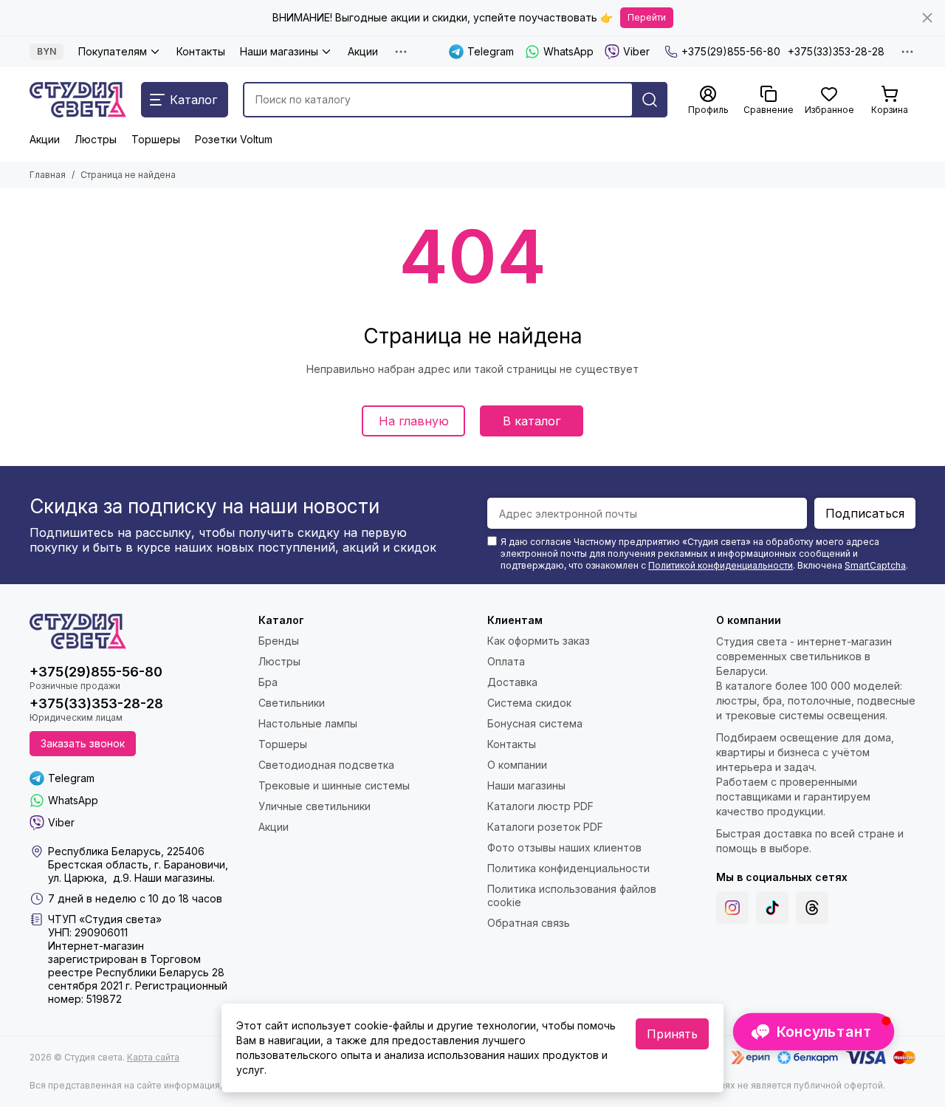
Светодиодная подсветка (326, 764)
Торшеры (155, 139)
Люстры (96, 139)
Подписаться (864, 513)
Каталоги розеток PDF (545, 826)
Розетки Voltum (233, 139)
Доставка (512, 682)
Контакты (200, 51)
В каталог (531, 421)
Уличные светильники (314, 806)
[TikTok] (772, 907)
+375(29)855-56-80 (730, 51)
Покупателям (112, 51)
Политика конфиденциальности (568, 868)
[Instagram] (732, 907)
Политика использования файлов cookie (571, 895)
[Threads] (812, 907)
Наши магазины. (174, 877)
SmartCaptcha (875, 565)
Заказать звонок (83, 743)
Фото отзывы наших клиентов (564, 847)
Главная (48, 174)
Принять (672, 1034)
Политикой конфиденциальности (720, 565)
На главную (414, 421)
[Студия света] (78, 99)
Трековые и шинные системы (334, 785)
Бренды (278, 640)
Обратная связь (528, 922)
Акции (363, 51)
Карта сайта (153, 1057)
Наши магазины (279, 51)
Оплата (506, 661)
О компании (517, 764)
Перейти (647, 17)
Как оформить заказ (538, 640)
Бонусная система (535, 723)
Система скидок (529, 702)
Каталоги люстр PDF (540, 806)
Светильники (291, 702)
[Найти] (649, 99)
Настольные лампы (307, 723)
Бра (268, 682)
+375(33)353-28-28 (836, 51)
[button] (813, 1031)
